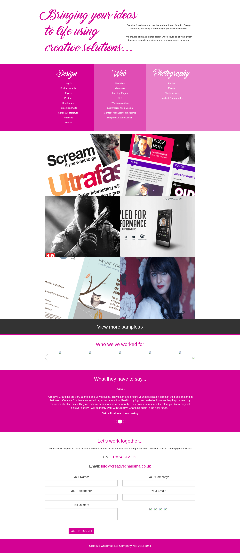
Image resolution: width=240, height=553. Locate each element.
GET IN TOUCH (81, 530)
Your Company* (159, 477)
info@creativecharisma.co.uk (126, 466)
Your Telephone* (81, 490)
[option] (60, 358)
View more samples (119, 327)
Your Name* (81, 477)
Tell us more (81, 505)
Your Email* (158, 490)
